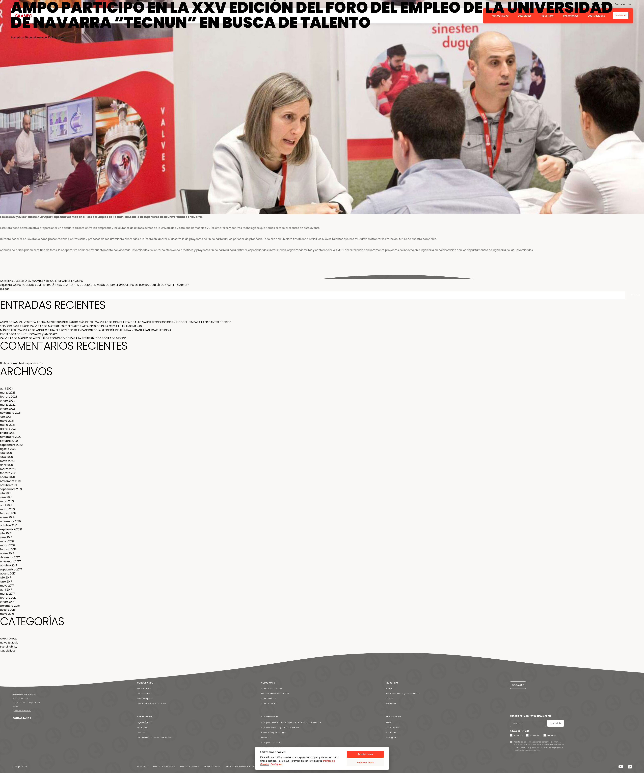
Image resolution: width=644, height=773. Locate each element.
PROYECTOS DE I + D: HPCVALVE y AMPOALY (28, 334)
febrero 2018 (8, 549)
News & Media (18, 276)
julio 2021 (5, 417)
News (388, 722)
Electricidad (391, 703)
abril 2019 (6, 505)
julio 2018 (5, 533)
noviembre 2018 (10, 521)
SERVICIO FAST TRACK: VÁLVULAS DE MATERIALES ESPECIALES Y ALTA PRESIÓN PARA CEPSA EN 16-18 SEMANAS (71, 326)
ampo (50, 276)
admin (62, 37)
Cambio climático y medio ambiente (280, 727)
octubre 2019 (8, 485)
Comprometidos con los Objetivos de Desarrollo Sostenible (291, 722)
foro (65, 276)
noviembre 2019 (10, 481)
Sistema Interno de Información (242, 766)
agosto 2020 (8, 449)
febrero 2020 (8, 473)
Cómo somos (144, 693)
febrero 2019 (8, 513)
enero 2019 (7, 517)
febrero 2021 (8, 429)
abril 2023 (6, 389)
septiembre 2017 (11, 569)
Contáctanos (21, 718)
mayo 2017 (7, 586)
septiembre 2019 (11, 489)
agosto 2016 (8, 610)
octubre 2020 (9, 441)
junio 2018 (6, 537)
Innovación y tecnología (273, 732)
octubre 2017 (8, 565)
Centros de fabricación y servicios (154, 737)
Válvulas (518, 735)
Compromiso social (271, 742)
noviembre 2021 (10, 413)
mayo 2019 (7, 501)
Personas (266, 737)
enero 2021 (7, 433)
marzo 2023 (7, 393)
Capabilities (7, 651)
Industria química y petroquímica (402, 693)
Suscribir (555, 723)
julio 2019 (5, 493)
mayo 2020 (7, 461)
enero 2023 (7, 401)
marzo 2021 (7, 425)
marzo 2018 (7, 545)
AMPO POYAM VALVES (271, 688)
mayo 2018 (7, 541)
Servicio (551, 735)
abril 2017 (6, 590)
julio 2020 (6, 453)
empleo (58, 276)
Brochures (391, 732)
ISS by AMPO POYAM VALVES (275, 693)
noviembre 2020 (10, 437)
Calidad (141, 732)
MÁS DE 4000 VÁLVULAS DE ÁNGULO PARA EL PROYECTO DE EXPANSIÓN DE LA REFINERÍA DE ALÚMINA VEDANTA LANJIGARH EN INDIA (85, 330)
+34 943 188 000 (22, 710)
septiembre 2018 (11, 529)
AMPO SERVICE (268, 698)
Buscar (4, 289)
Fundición (535, 735)
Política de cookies (189, 766)
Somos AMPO (144, 688)
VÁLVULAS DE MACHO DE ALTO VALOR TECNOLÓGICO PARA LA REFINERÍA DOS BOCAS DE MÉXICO (63, 338)
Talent (518, 685)
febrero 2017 (8, 598)
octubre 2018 (8, 525)
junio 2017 (6, 582)
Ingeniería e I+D (144, 722)
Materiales (142, 727)
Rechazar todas (365, 762)
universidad (82, 276)
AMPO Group (8, 638)
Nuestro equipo (144, 698)
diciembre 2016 (10, 606)
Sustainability (8, 647)
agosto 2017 (8, 573)
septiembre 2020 (11, 445)
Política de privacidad (164, 766)
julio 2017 (5, 577)
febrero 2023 (8, 397)
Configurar (276, 764)
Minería (389, 698)
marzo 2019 (7, 509)
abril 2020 (6, 465)
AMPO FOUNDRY (269, 703)
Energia (389, 688)
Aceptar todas (365, 754)
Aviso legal (142, 766)
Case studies (392, 727)
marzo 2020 (8, 469)
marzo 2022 (7, 405)
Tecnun (71, 276)
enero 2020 (7, 477)
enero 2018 (7, 553)
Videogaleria (392, 737)
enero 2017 (7, 602)
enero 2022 (7, 409)
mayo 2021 (7, 421)
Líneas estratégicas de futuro (151, 703)
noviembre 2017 (10, 561)
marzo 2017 (7, 594)
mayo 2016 (7, 614)
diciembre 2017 (10, 557)
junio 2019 (6, 497)
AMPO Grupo (32, 276)
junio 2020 (6, 457)
